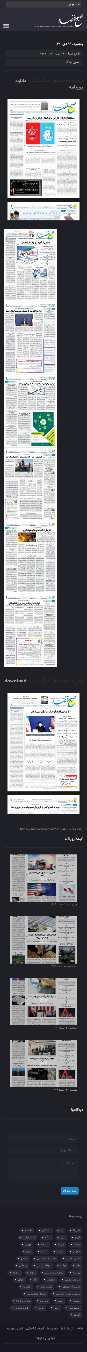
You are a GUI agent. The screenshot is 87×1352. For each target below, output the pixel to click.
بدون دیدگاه (72, 62)
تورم (28, 1251)
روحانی (23, 1265)
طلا (35, 1280)
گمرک (77, 1315)
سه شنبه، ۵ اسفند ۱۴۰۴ (64, 966)
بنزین (61, 1244)
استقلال (46, 1230)
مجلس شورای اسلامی (68, 1294)
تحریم (76, 1251)
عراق (20, 1280)
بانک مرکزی (28, 1237)
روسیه (76, 1273)
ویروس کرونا (23, 1301)
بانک (47, 1237)
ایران (77, 1237)
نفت (60, 1301)
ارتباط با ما (67, 1328)
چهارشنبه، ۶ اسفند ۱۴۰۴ (64, 904)
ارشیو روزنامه (15, 1328)
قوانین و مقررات (45, 1338)
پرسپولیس (74, 1308)
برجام (77, 1244)
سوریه (16, 1273)
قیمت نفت (46, 1287)
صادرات (51, 1280)
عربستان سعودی (71, 1287)
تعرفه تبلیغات (35, 1328)
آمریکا (76, 1230)
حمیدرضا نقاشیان (46, 1258)
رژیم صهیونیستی (54, 1273)
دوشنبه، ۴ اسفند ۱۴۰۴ (64, 1028)
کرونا (41, 1308)
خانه (80, 1328)
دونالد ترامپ (43, 1265)
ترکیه (43, 1251)
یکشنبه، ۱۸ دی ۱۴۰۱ (69, 44)
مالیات (26, 1287)
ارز (61, 1230)
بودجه (44, 1244)
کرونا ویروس (21, 1308)
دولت (63, 1265)
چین (56, 1308)
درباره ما (52, 1328)
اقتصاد (28, 1230)
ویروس (44, 1301)
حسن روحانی (73, 1258)
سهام (32, 1273)
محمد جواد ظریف (36, 1294)
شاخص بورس (72, 1280)
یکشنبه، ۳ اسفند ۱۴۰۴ (64, 1090)
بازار (62, 1237)
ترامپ (60, 1251)
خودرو (24, 1258)
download (15, 681)
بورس (28, 1244)
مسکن (76, 1301)
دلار (78, 1265)
